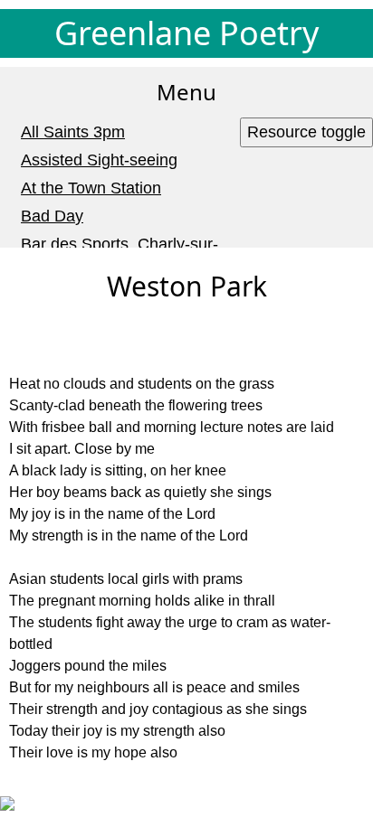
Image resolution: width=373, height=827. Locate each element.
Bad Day (52, 216)
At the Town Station (91, 188)
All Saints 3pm (73, 132)
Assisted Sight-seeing (99, 160)
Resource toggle (306, 132)
